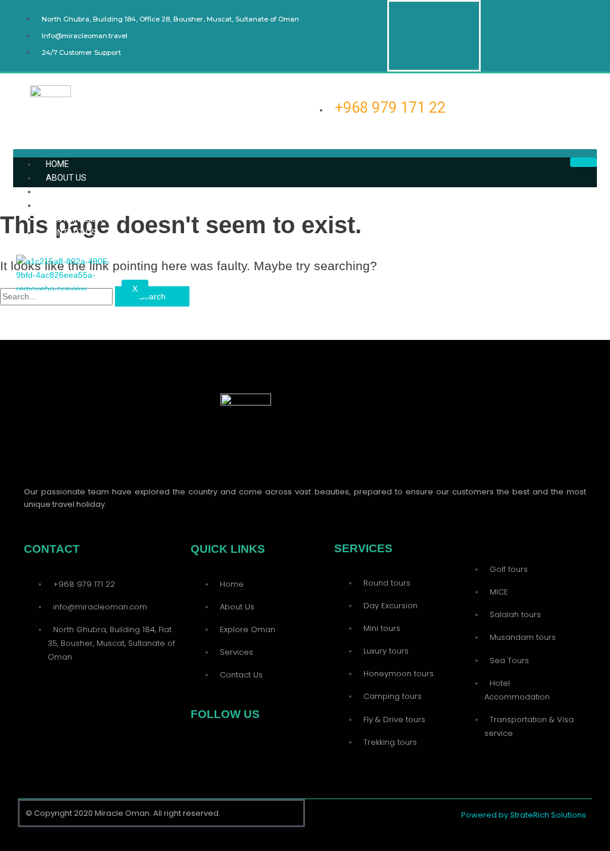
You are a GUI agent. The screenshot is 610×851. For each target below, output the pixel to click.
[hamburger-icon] (583, 162)
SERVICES (65, 205)
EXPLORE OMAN (77, 191)
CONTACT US (71, 232)
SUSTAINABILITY (78, 219)
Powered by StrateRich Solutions (523, 815)
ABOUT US (66, 177)
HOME (57, 164)
